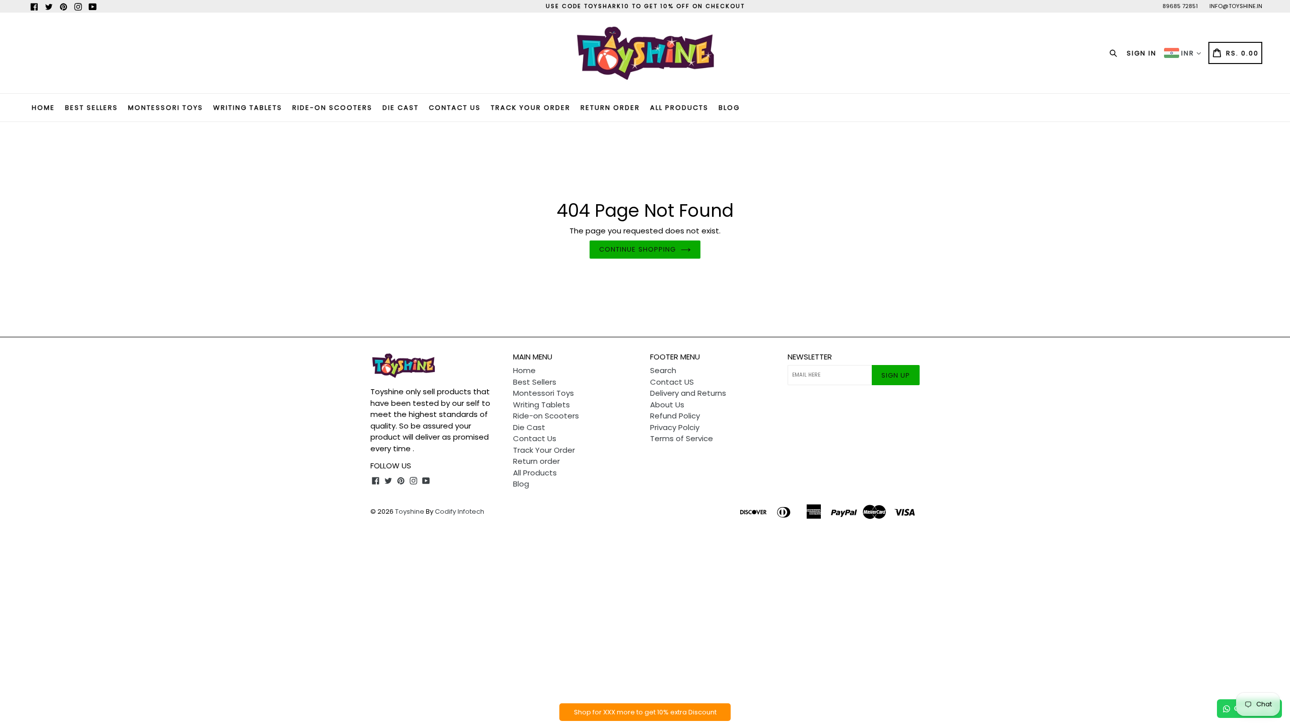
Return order (610, 107)
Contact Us (455, 107)
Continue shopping (637, 249)
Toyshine (409, 511)
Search (663, 370)
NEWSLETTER (810, 356)
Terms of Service (681, 438)
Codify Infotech (459, 511)
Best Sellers (91, 107)
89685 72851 (1180, 6)
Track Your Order (530, 107)
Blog (729, 107)
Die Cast (400, 107)
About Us (667, 404)
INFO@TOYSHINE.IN (1235, 6)
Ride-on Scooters (332, 107)
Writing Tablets (247, 107)
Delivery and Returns (688, 393)
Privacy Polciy (674, 427)
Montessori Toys (165, 107)
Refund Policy (675, 415)
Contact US (672, 382)
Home (43, 107)
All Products (679, 107)
